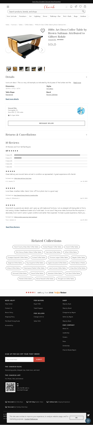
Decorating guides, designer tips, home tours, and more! (22, 370)
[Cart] (85, 6)
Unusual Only (52, 39)
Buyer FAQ (37, 304)
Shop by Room (67, 321)
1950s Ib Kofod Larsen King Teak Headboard (25, 217)
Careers (65, 337)
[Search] (83, 11)
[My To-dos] (71, 6)
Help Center (9, 304)
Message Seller (46, 123)
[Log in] (66, 6)
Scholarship (66, 346)
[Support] (88, 420)
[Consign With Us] (76, 6)
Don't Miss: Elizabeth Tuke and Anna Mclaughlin (46, 1)
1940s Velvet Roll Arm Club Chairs (22, 178)
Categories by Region (69, 312)
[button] (8, 7)
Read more (77, 82)
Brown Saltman (52, 94)
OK (76, 418)
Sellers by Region (68, 317)
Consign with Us (39, 317)
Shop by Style (67, 304)
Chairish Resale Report (69, 350)
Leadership (66, 333)
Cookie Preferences (31, 419)
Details (46, 77)
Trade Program (38, 308)
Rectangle (9, 94)
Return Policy (9, 312)
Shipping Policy (10, 317)
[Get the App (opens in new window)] (10, 387)
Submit (39, 359)
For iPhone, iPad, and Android (14, 378)
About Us (65, 328)
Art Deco (49, 88)
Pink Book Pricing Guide (12, 321)
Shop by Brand (67, 308)
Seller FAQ (37, 321)
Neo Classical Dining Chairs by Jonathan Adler (26, 195)
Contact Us (8, 308)
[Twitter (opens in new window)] (88, 415)
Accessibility (9, 325)
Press (64, 341)
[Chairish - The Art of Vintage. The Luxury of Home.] (49, 6)
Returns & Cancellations (46, 134)
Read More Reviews (13, 227)
